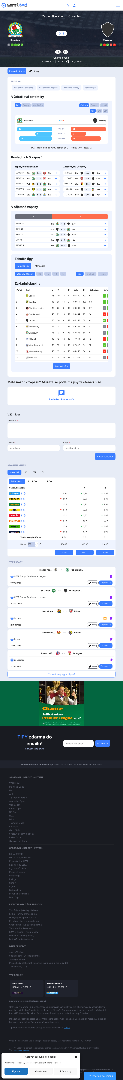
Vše (92, 110)
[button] (75, 1056)
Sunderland (34, 314)
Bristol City (34, 326)
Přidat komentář (105, 456)
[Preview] (105, 618)
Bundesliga (14, 875)
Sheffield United (36, 308)
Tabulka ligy (90, 88)
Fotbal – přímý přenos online (23, 914)
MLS (11, 819)
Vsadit (64, 552)
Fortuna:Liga (15, 890)
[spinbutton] (33, 544)
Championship (61, 57)
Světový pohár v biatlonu (21, 833)
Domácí (94, 105)
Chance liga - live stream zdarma (25, 924)
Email (66, 442)
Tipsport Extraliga (18, 797)
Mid (49, 178)
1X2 (18, 105)
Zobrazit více (61, 366)
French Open (15, 808)
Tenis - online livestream (21, 928)
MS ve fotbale (16, 854)
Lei (49, 195)
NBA (11, 815)
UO (25, 472)
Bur (28, 189)
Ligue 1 (12, 886)
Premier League (17, 872)
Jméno (11, 442)
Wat (76, 184)
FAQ (81, 1041)
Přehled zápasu (17, 71)
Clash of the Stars (18, 841)
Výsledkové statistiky (23, 88)
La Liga (12, 879)
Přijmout (16, 1071)
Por (98, 195)
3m (105, 110)
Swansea (33, 357)
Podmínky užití (21, 1041)
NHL (11, 790)
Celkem (84, 105)
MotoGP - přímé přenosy (21, 939)
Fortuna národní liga (19, 893)
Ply (76, 173)
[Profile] (74, 5)
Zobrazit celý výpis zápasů (61, 674)
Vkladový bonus (54, 983)
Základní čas (16, 481)
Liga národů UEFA (18, 864)
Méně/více (38, 105)
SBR (34, 472)
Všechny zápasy (25, 274)
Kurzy (36, 71)
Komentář (13, 420)
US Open (13, 812)
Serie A (12, 883)
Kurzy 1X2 (14, 472)
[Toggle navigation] (118, 5)
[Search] (68, 5)
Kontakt (75, 1041)
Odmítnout (41, 1071)
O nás (67, 1027)
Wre (98, 189)
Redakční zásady (50, 1041)
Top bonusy (16, 975)
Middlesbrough (36, 351)
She (49, 173)
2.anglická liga (76, 61)
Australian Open (17, 801)
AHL (11, 794)
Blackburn (33, 333)
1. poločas (32, 481)
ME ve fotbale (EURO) (20, 857)
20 (39, 274)
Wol (28, 184)
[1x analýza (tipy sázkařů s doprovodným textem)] (110, 576)
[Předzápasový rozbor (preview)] (105, 618)
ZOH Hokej (14, 783)
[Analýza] (111, 576)
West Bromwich (36, 345)
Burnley (32, 302)
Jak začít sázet (16, 952)
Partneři (87, 1041)
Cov (98, 173)
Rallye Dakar (15, 837)
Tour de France (16, 823)
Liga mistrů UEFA (17, 868)
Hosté (104, 105)
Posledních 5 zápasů (48, 88)
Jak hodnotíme (64, 1041)
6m (99, 110)
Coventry (33, 320)
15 (47, 274)
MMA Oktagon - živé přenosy (23, 932)
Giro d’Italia (14, 830)
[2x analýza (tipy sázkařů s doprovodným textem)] (110, 597)
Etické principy (35, 1041)
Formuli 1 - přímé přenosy (21, 935)
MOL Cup (14, 897)
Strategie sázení (17, 959)
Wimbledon (14, 805)
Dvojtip (26, 105)
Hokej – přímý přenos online (22, 917)
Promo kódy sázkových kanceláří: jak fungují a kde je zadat (38, 963)
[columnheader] (19, 290)
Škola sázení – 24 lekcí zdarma (24, 955)
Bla (28, 173)
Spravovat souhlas (21, 1050)
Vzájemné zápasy (71, 88)
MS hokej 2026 (16, 786)
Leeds (32, 296)
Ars (76, 178)
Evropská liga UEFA (18, 861)
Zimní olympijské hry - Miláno (23, 910)
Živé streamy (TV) (18, 966)
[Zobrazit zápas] (56, 173)
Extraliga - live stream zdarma (24, 921)
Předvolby (65, 1071)
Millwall (32, 339)
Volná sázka (17, 983)
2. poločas (47, 481)
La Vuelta (13, 826)
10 (55, 274)
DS (43, 472)
